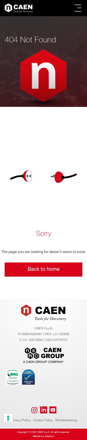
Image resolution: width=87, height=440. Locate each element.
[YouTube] (52, 410)
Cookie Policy (43, 420)
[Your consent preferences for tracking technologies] (8, 418)
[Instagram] (34, 410)
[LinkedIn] (43, 410)
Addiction (49, 436)
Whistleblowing (66, 420)
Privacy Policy (20, 420)
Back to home (44, 269)
